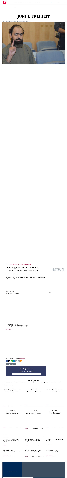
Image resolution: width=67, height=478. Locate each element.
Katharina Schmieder (49, 455)
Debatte (19, 2)
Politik (9, 2)
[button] (51, 2)
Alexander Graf (5, 455)
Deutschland (8, 273)
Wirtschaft (15, 2)
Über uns (33, 2)
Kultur (28, 2)
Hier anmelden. (22, 358)
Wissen (24, 2)
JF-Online (4, 406)
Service (38, 2)
